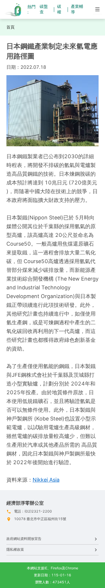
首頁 (10, 26)
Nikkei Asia (46, 480)
